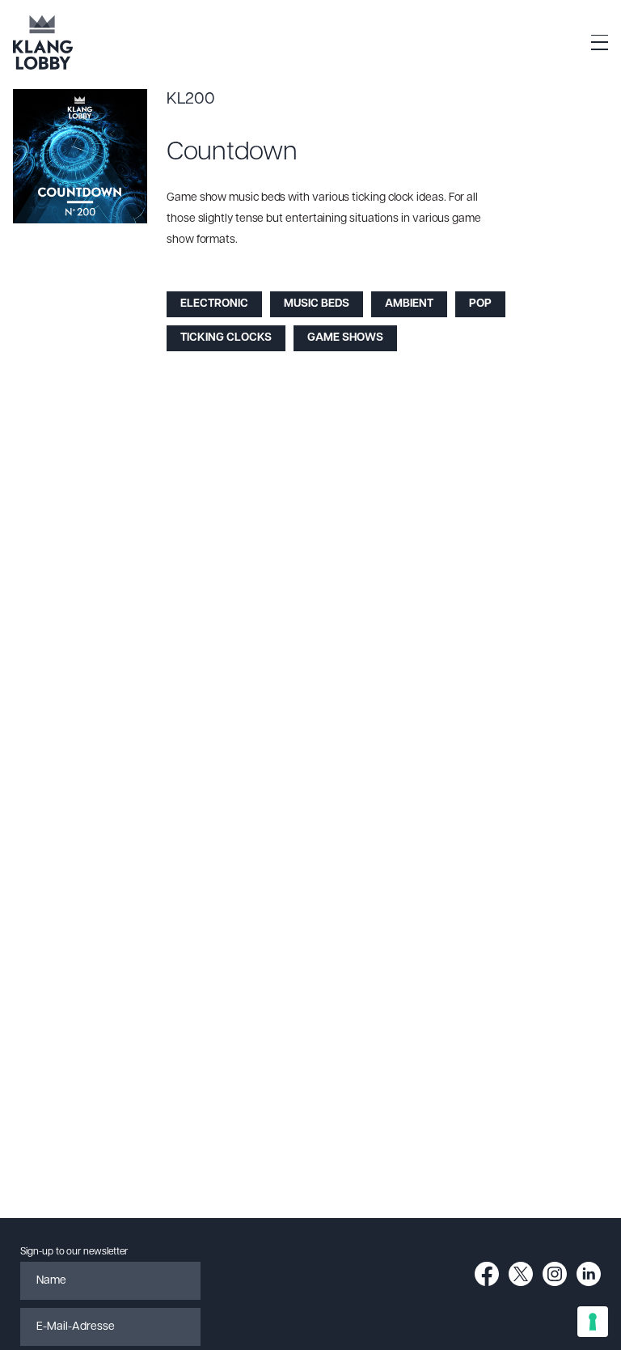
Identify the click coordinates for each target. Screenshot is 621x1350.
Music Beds (316, 304)
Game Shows (345, 338)
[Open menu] (599, 42)
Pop (480, 304)
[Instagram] (555, 1274)
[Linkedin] (589, 1274)
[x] (521, 1274)
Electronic (214, 304)
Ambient (409, 304)
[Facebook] (487, 1274)
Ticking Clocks (226, 338)
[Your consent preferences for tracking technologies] (592, 1321)
